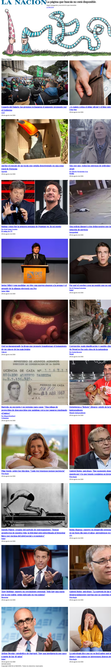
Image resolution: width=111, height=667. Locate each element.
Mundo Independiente (77, 413)
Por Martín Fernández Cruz (78, 172)
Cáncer (4, 352)
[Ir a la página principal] (23, 4)
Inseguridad (73, 232)
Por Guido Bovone (75, 352)
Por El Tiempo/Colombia (77, 288)
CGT (3, 113)
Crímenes (5, 418)
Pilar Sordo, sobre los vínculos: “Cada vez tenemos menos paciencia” (33, 471)
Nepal (71, 354)
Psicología (5, 474)
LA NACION (50, 7)
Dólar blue (73, 110)
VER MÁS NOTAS (6, 664)
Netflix (71, 174)
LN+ (70, 536)
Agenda (4, 172)
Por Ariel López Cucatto (9, 229)
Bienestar (4, 597)
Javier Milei (5, 291)
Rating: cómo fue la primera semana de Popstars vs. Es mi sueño (31, 227)
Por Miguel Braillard (8, 416)
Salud (71, 290)
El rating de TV (6, 231)
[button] (34, 83)
